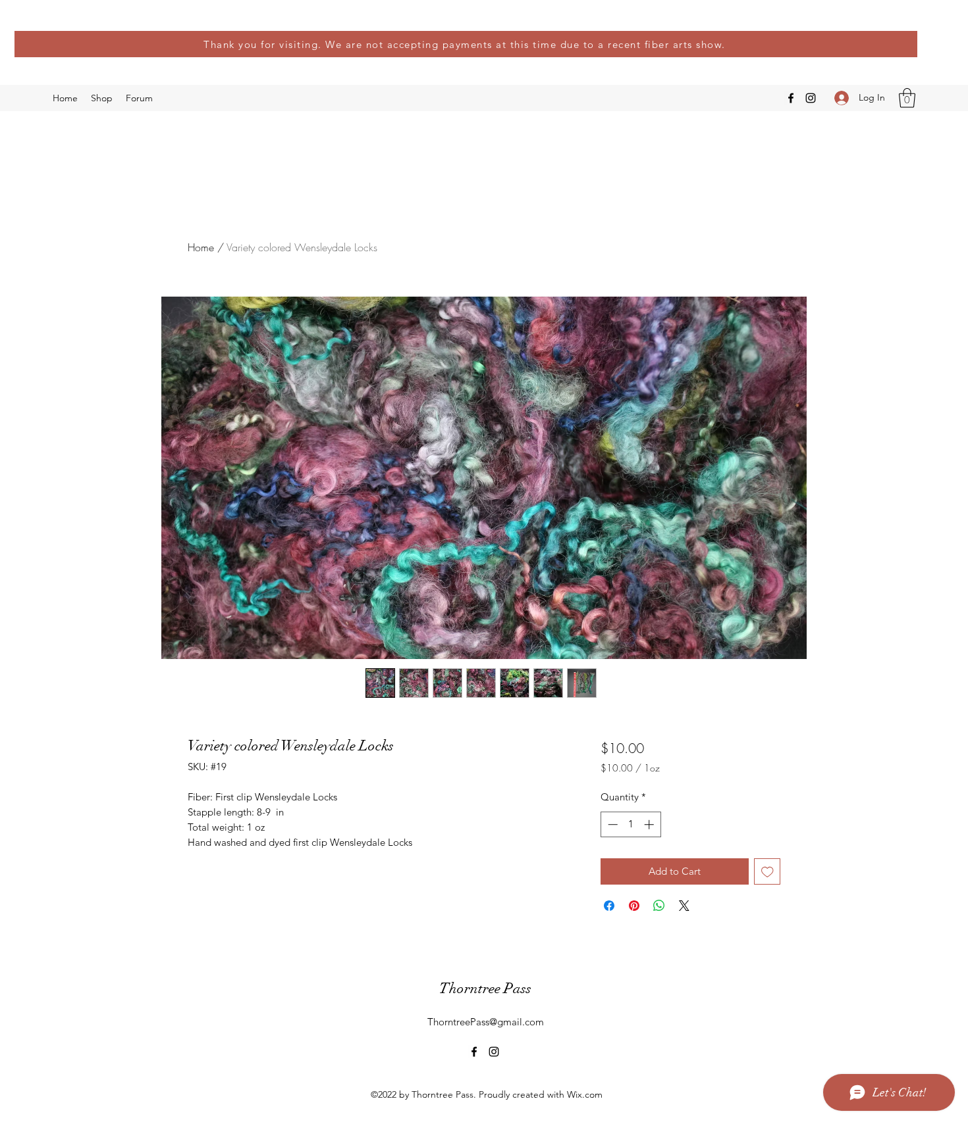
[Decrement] (611, 824)
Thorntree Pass (485, 988)
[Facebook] (790, 98)
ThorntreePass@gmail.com (485, 1021)
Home (201, 247)
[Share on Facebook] (609, 906)
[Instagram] (810, 98)
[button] (907, 98)
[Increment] (650, 824)
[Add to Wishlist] (767, 871)
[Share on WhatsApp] (659, 906)
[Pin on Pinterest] (634, 906)
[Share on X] (684, 906)
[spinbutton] (630, 824)
